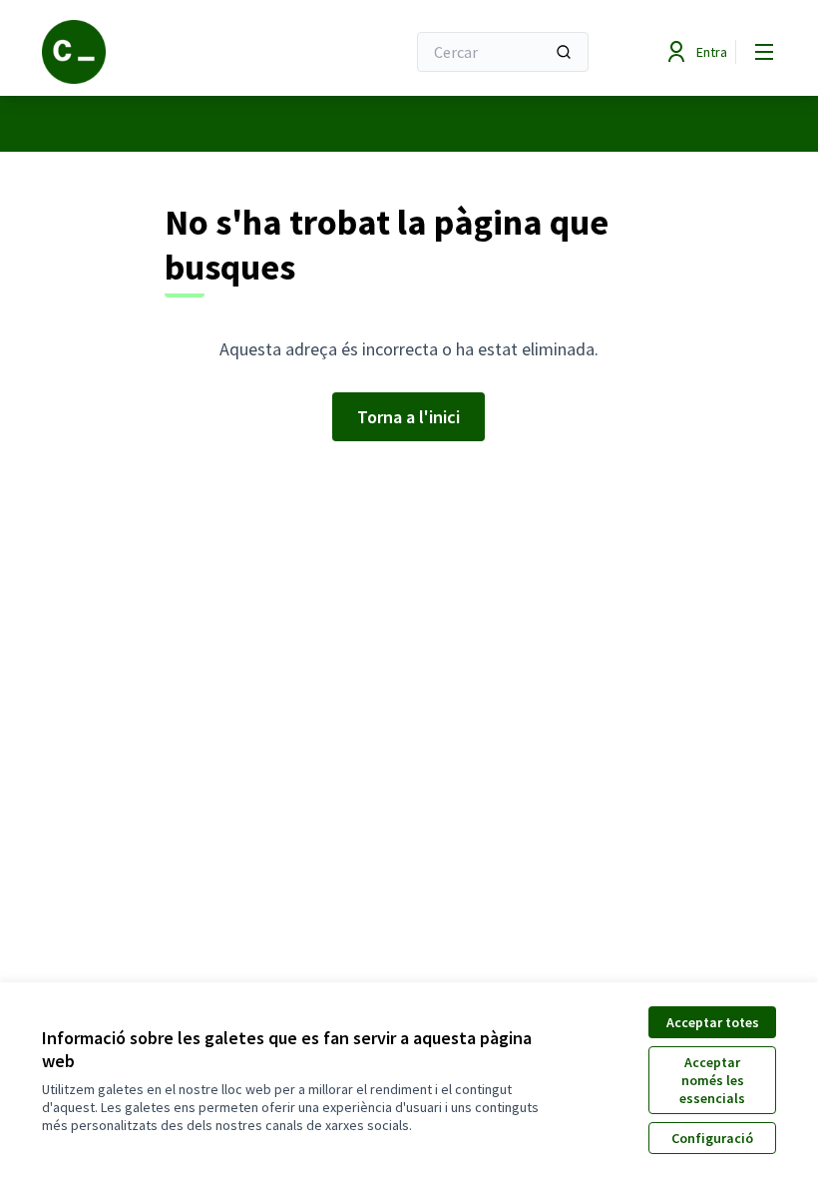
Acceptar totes (712, 1022)
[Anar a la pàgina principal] (174, 52)
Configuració (712, 1138)
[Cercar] (564, 52)
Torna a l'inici (408, 416)
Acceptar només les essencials (712, 1080)
